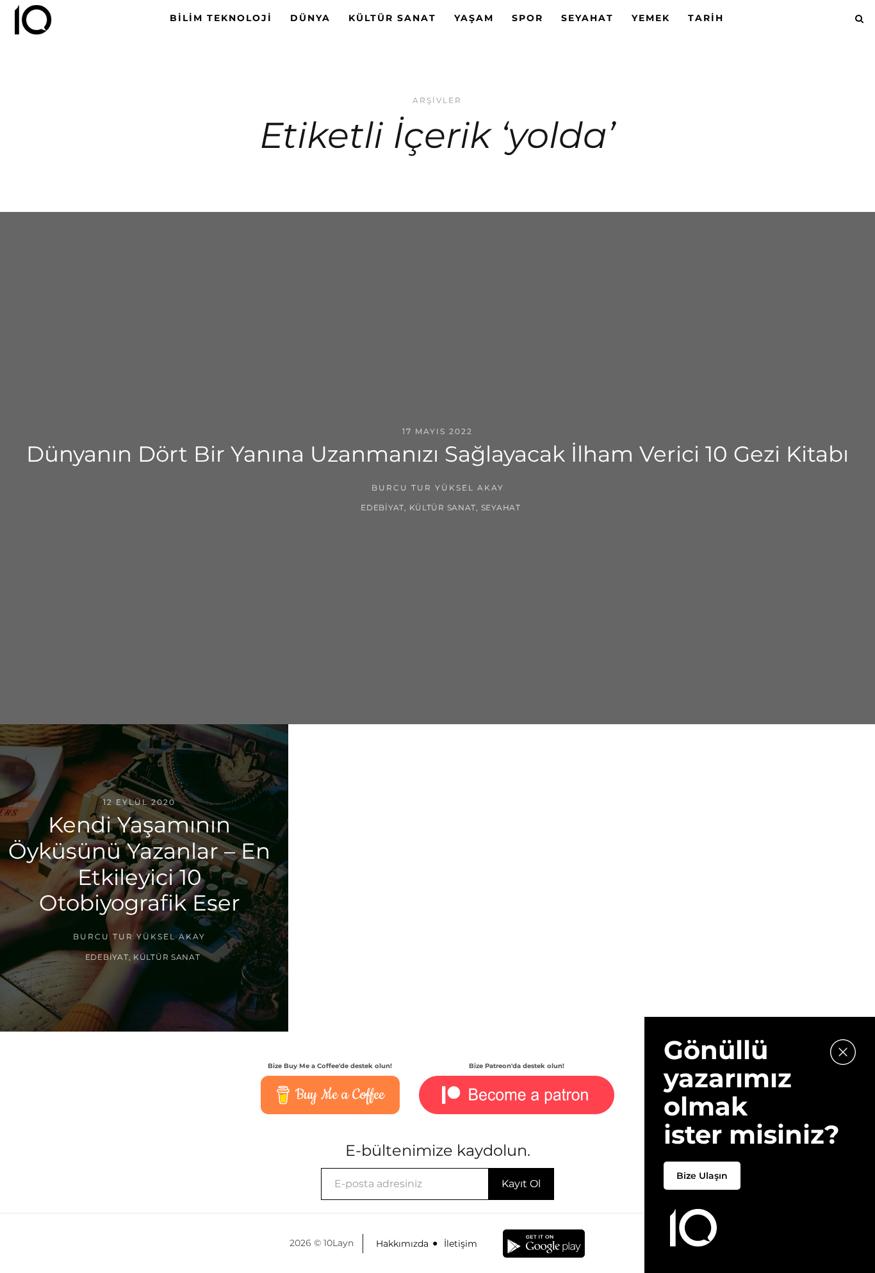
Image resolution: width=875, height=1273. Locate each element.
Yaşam (474, 18)
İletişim (460, 1243)
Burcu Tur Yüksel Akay (438, 487)
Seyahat (587, 18)
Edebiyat (382, 507)
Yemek (651, 18)
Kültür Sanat (392, 18)
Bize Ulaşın (702, 1175)
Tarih (706, 18)
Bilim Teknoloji (221, 18)
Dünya (310, 18)
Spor (527, 18)
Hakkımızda (402, 1243)
